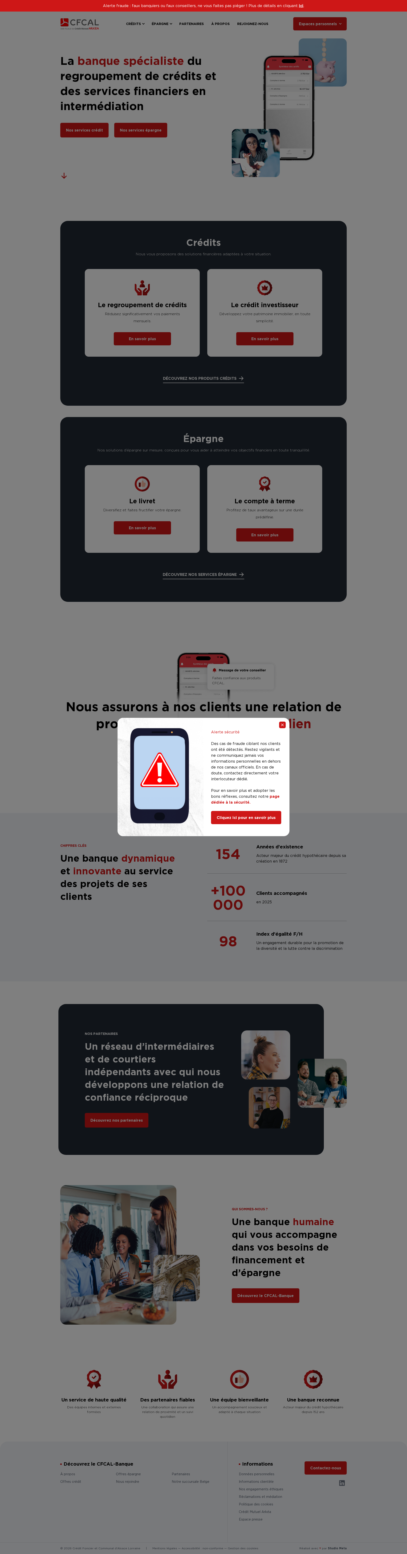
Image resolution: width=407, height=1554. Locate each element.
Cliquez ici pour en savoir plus (246, 817)
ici (301, 6)
